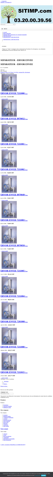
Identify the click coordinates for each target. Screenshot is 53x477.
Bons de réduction (7, 436)
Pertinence (3, 72)
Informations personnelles (8, 438)
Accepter (43, 475)
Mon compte (6, 426)
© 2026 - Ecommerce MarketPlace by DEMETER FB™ (13, 444)
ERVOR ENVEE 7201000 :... (14, 321)
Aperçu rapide (4, 99)
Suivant (5, 383)
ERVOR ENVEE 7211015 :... (14, 372)
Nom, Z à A (13, 72)
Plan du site (5, 422)
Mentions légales (7, 416)
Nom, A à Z (8, 72)
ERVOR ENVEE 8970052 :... (14, 118)
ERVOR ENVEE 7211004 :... (14, 296)
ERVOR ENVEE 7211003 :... (14, 220)
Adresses (5, 433)
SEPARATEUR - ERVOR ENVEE (11, 39)
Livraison (5, 415)
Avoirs (4, 435)
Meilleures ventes (7, 407)
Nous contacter (6, 421)
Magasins (5, 423)
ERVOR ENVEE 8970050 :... (14, 245)
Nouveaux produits (7, 406)
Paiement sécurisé (7, 420)
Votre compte (4, 429)
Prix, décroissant (26, 72)
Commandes (6, 437)
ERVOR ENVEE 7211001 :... (14, 144)
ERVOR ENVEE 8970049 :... (14, 194)
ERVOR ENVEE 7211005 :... (14, 270)
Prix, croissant (19, 72)
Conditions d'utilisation (8, 417)
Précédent (5, 381)
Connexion (5, 425)
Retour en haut (4, 386)
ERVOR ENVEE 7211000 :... (14, 93)
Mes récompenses (7, 440)
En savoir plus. (37, 475)
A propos (5, 418)
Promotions (5, 405)
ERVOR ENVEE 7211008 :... (14, 347)
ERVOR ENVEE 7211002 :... (14, 169)
